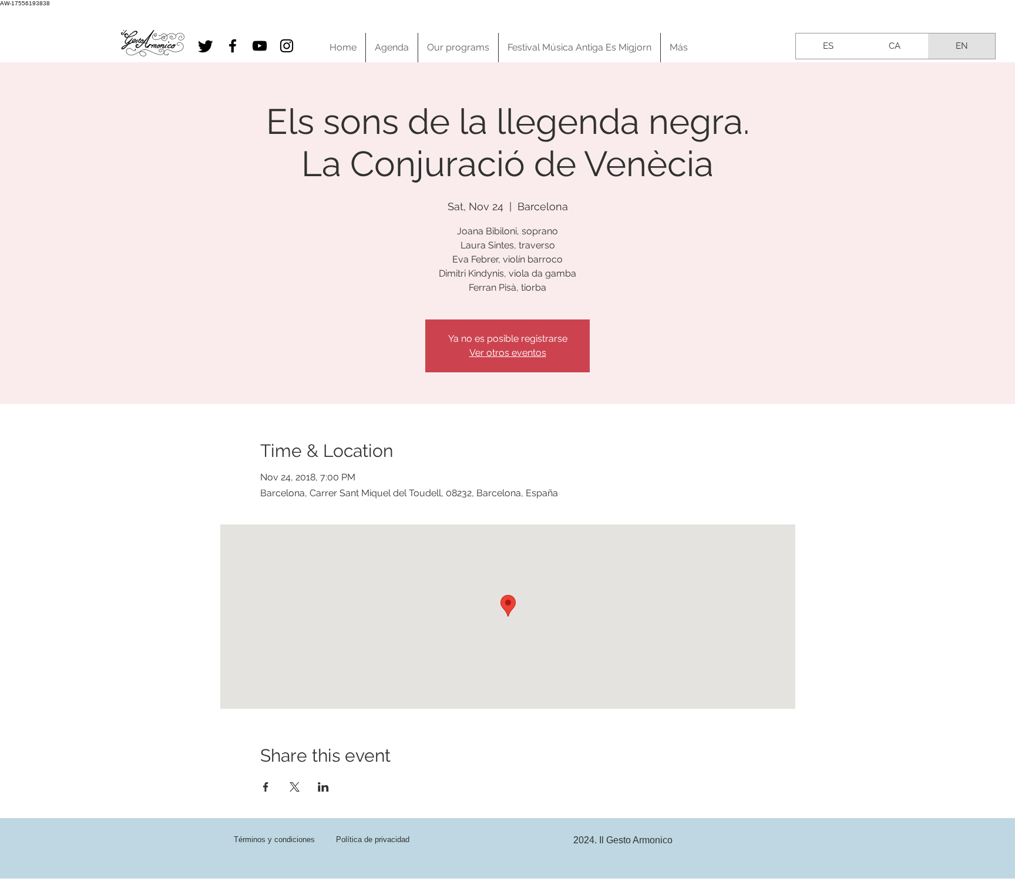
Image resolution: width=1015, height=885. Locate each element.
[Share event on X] (294, 787)
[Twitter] (205, 46)
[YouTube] (259, 46)
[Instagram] (286, 46)
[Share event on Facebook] (265, 787)
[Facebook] (232, 46)
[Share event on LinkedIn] (323, 787)
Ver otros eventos (507, 352)
